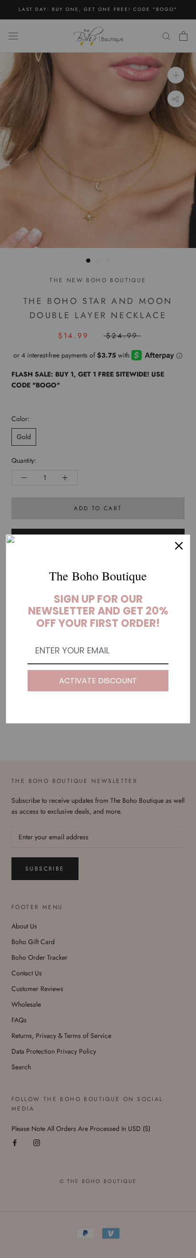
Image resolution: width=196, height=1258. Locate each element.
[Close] (178, 545)
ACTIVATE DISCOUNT (98, 680)
